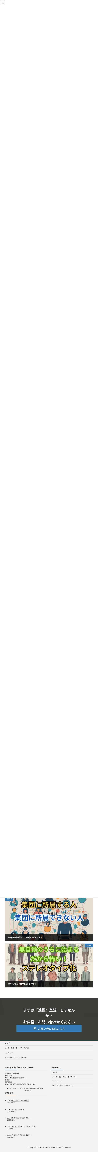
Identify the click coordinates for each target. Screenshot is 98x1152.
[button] (49, 1028)
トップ (7, 1043)
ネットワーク (9, 1052)
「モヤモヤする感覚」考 (15, 1109)
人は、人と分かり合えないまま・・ (19, 1135)
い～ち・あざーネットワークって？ (17, 1048)
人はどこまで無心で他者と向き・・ (19, 1118)
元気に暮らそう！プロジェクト (15, 1057)
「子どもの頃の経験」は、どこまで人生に (21, 1126)
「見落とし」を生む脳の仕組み (18, 1100)
